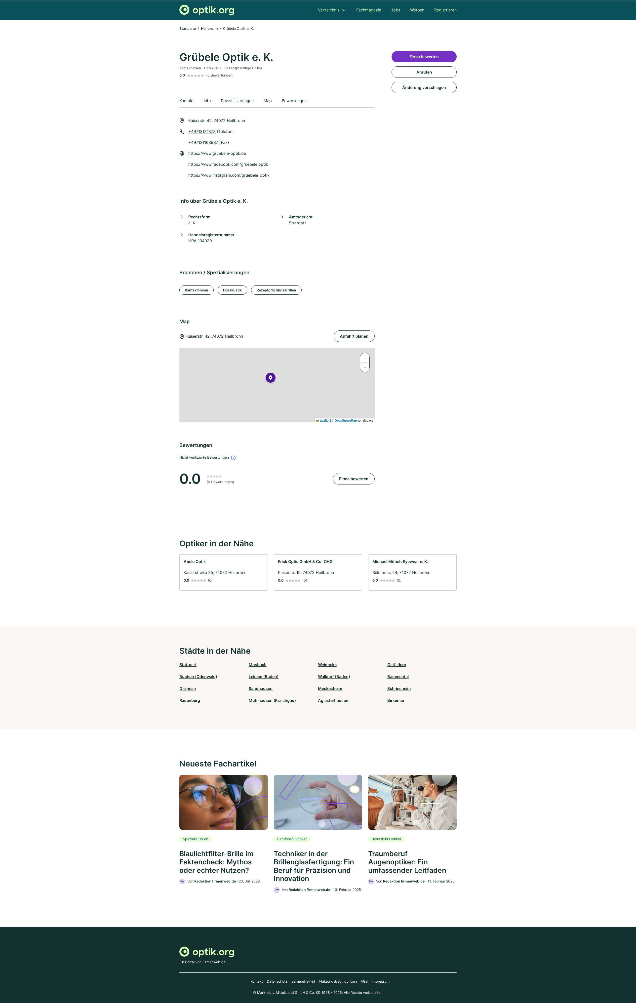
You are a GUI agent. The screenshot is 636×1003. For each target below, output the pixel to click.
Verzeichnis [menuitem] (328, 9)
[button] (270, 378)
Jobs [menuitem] (395, 9)
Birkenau (395, 700)
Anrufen (424, 72)
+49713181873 (202, 131)
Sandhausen (261, 688)
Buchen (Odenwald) (198, 676)
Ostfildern (396, 664)
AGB (364, 981)
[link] (223, 572)
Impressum (381, 981)
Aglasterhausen (333, 700)
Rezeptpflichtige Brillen (276, 290)
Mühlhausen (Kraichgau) (272, 700)
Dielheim (187, 688)
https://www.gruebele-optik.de (217, 153)
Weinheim (327, 664)
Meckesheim (330, 688)
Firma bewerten (353, 478)
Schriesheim (399, 688)
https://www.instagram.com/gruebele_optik (229, 175)
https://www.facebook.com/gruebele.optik (228, 164)
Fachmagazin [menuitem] (368, 9)
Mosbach (258, 664)
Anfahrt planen (354, 336)
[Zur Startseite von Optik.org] (206, 10)
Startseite (187, 28)
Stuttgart (188, 664)
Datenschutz (277, 981)
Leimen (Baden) (263, 676)
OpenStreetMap (346, 420)
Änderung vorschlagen (424, 87)
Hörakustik (232, 290)
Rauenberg (189, 700)
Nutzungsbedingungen (338, 981)
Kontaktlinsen (196, 290)
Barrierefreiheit (303, 981)
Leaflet (324, 420)
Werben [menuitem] (417, 9)
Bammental (398, 676)
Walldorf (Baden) (334, 676)
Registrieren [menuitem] (445, 9)
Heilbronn (209, 28)
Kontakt (256, 981)
